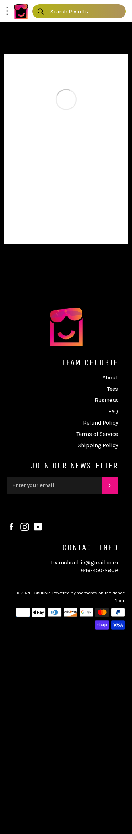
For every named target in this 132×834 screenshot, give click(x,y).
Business (106, 400)
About (110, 377)
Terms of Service (97, 434)
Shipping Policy (98, 445)
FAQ (113, 411)
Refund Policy (100, 422)
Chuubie (42, 592)
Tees (112, 388)
